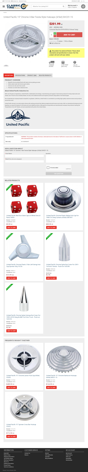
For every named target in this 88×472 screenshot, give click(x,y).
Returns (26, 455)
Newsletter (68, 458)
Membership (69, 460)
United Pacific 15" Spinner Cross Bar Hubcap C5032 (21, 425)
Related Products (45, 75)
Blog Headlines (49, 458)
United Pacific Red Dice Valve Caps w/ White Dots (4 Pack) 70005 (23, 216)
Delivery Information (9, 463)
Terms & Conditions (9, 467)
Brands (47, 453)
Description (9, 75)
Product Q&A (32, 75)
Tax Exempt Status (8, 458)
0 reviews (60, 41)
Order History (69, 455)
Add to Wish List (55, 43)
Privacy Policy (7, 465)
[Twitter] (83, 1)
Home (5, 12)
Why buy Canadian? (9, 460)
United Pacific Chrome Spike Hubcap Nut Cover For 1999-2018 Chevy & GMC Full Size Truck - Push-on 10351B (23, 317)
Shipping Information (9, 456)
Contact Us (15, 1)
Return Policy (7, 455)
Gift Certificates (49, 455)
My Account (69, 453)
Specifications (20, 75)
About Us (6, 461)
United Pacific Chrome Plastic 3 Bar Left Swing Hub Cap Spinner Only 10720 (23, 265)
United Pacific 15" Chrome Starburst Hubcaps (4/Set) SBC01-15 (61, 376)
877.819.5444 (7, 1)
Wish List (68, 456)
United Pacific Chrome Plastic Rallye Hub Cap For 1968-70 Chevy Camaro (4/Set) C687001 (62, 216)
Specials (47, 456)
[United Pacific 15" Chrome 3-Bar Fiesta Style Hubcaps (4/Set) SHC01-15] (25, 41)
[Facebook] (81, 1)
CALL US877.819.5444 (76, 65)
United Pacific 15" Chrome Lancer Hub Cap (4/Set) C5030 (22, 376)
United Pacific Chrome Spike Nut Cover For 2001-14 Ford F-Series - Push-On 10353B (62, 265)
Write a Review (68, 41)
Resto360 (6, 453)
